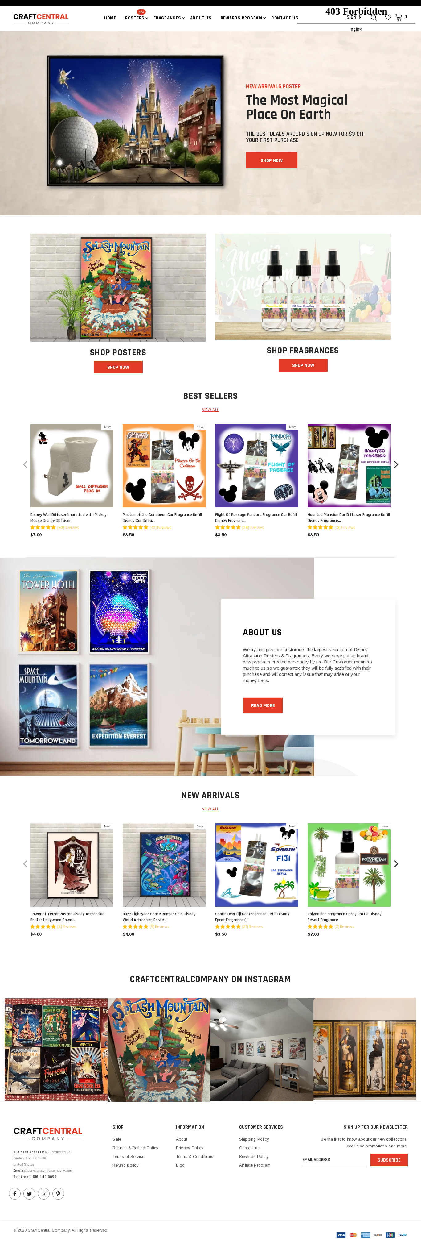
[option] (72, 483)
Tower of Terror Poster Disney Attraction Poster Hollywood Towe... (67, 917)
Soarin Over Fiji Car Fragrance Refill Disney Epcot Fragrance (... (252, 917)
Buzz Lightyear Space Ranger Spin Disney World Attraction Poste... (159, 917)
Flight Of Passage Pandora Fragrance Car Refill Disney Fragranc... (256, 517)
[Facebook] (15, 1194)
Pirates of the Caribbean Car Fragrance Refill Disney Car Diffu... (162, 517)
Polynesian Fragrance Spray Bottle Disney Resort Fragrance (345, 917)
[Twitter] (29, 1194)
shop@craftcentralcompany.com (48, 1170)
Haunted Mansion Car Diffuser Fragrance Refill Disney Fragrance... (349, 517)
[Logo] (34, 18)
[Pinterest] (58, 1194)
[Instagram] (44, 1194)
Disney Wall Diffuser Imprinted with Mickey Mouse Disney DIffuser (68, 517)
